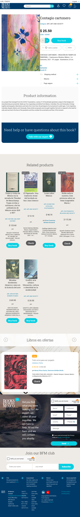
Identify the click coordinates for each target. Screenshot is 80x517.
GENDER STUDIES (12, 296)
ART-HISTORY (14, 294)
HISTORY (11, 219)
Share (70, 47)
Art (41, 65)
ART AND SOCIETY (56, 24)
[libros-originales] (2, 478)
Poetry (41, 363)
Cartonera (43, 68)
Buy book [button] (12, 245)
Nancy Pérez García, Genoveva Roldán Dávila (49, 370)
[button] (76, 1)
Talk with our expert (38, 136)
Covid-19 (43, 70)
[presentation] (6, 340)
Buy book (61, 40)
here (17, 482)
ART (48, 24)
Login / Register (5, 1)
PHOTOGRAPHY (49, 208)
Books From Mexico (64, 437)
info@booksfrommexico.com (17, 495)
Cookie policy (65, 493)
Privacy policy (65, 491)
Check (31, 243)
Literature (35, 363)
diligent (51, 502)
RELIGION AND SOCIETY (67, 213)
